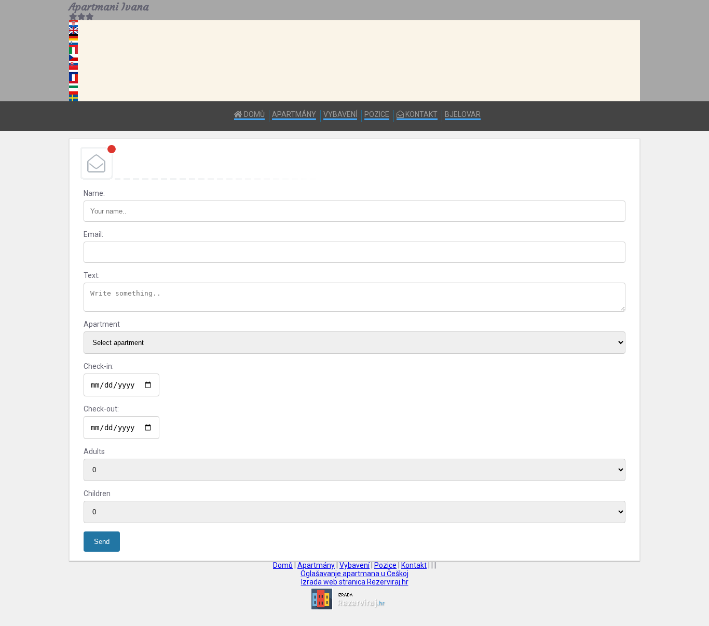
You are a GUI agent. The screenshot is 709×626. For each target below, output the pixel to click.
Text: (92, 275)
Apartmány (294, 114)
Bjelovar (463, 114)
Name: (94, 193)
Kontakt (421, 114)
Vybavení (340, 114)
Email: (93, 234)
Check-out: (101, 409)
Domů (253, 114)
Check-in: (99, 366)
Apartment (102, 324)
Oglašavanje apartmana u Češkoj (354, 573)
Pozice (376, 114)
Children (97, 493)
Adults (94, 451)
